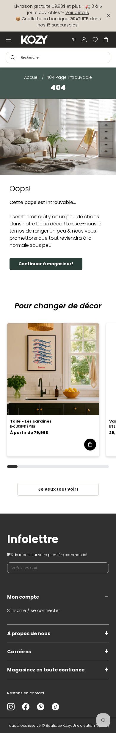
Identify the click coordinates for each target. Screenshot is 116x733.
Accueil (31, 77)
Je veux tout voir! (58, 489)
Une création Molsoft (91, 725)
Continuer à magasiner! (45, 264)
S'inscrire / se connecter (33, 610)
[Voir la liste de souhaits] (95, 39)
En (73, 39)
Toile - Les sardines (31, 421)
